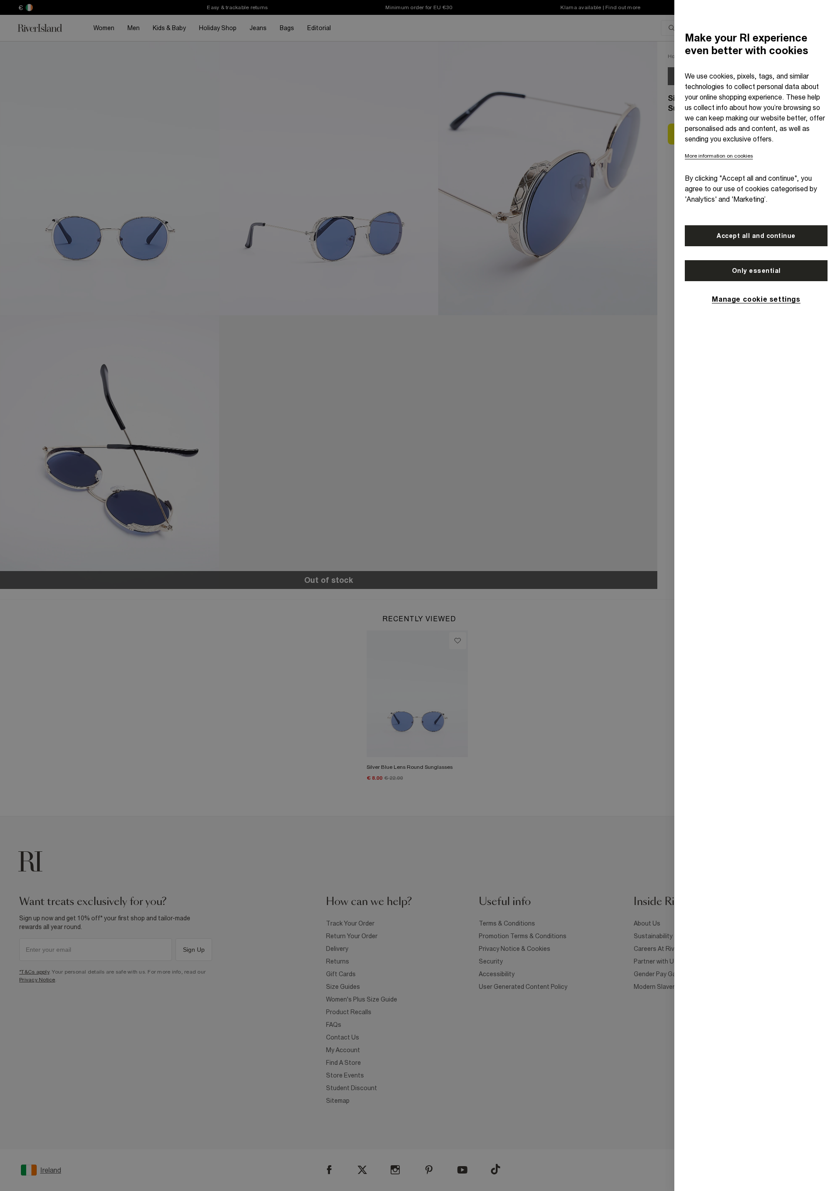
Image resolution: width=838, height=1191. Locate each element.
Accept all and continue (756, 235)
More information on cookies (719, 156)
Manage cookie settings (756, 299)
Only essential (756, 270)
